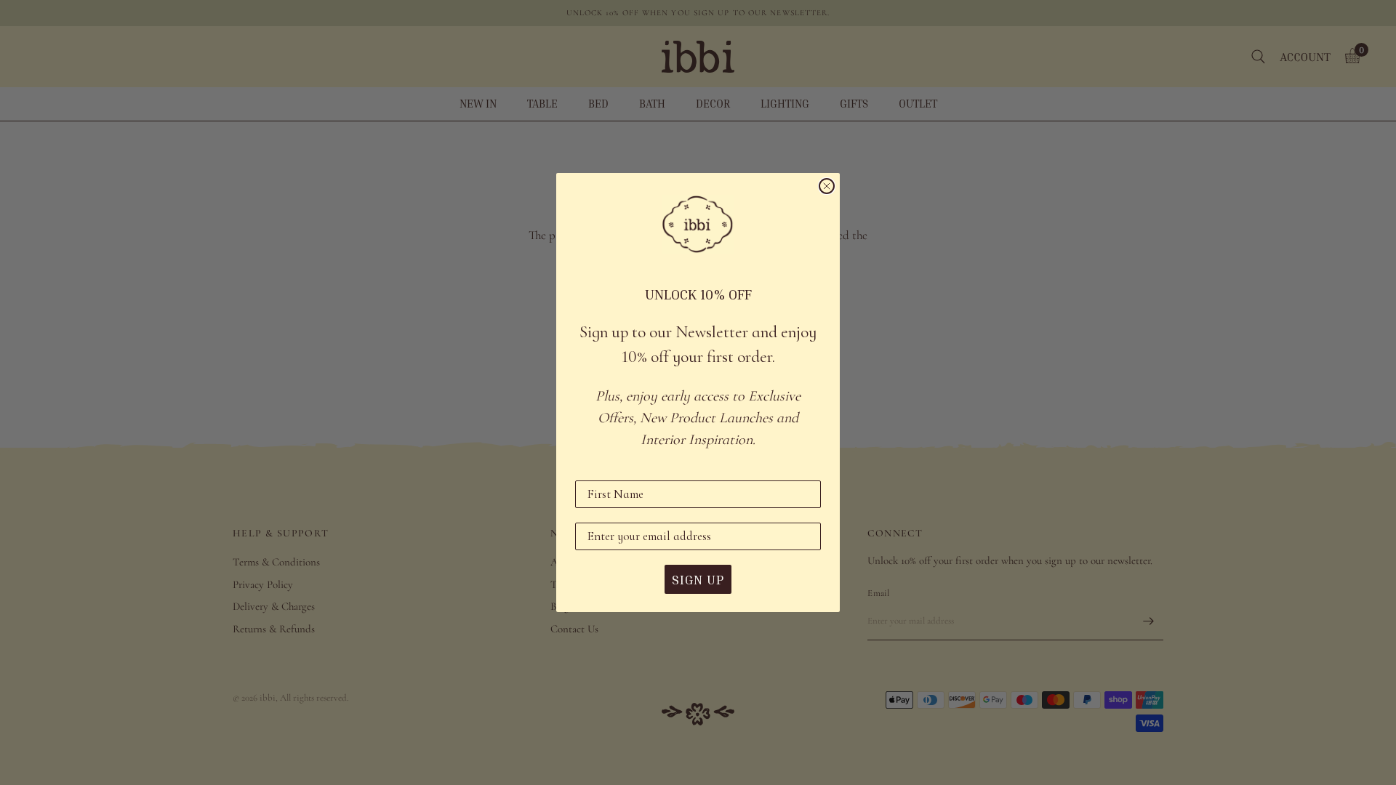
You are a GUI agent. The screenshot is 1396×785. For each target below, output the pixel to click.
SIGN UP (698, 579)
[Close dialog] (826, 186)
